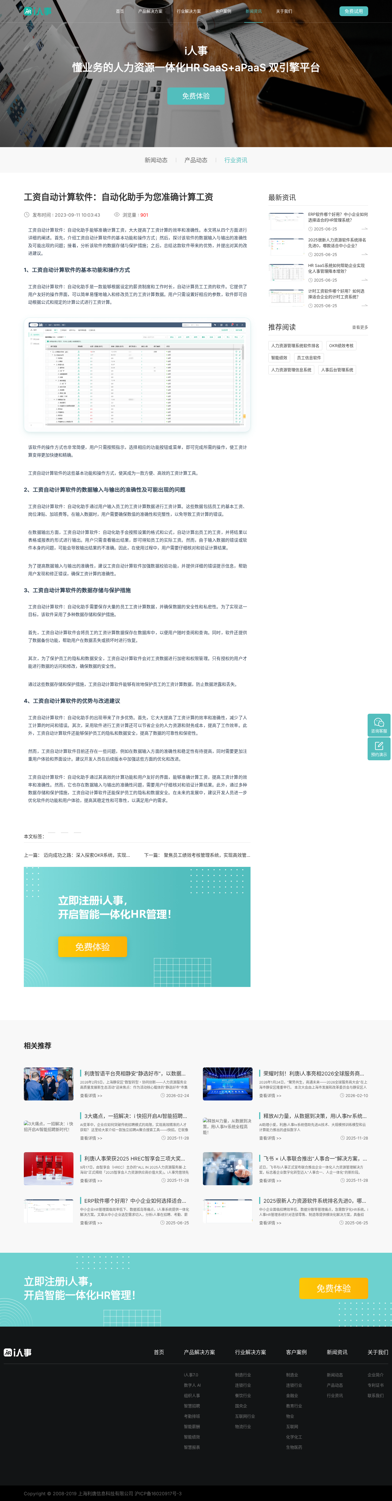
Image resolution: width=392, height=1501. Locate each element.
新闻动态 (156, 160)
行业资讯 (235, 160)
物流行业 (243, 1426)
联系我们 (376, 1395)
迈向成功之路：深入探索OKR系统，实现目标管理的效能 (101, 855)
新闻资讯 (254, 11)
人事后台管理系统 (337, 369)
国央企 (241, 1405)
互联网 (292, 1426)
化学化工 (294, 1436)
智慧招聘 (192, 1405)
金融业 (292, 1395)
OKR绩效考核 (341, 345)
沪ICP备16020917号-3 (158, 1493)
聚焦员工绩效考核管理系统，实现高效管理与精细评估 (219, 855)
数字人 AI (192, 1385)
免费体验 (196, 96)
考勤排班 (192, 1416)
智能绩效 (279, 357)
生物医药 (294, 1447)
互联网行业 (245, 1416)
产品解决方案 (150, 11)
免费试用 (354, 11)
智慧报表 (192, 1447)
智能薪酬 (192, 1426)
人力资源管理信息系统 (291, 369)
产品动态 (196, 160)
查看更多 (360, 327)
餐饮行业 (243, 1395)
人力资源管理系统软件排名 (295, 345)
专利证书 (376, 1385)
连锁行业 (243, 1385)
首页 (120, 11)
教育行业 (294, 1405)
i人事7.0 (191, 1374)
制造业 (292, 1374)
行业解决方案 (189, 11)
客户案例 (223, 11)
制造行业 (243, 1374)
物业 (290, 1416)
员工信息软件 (309, 357)
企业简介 (376, 1374)
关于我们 (284, 11)
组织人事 (192, 1395)
